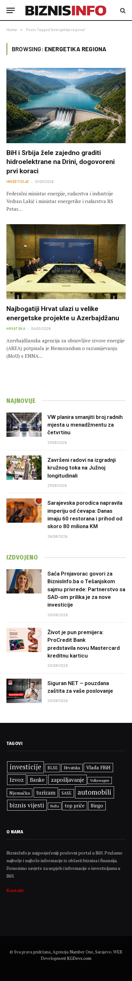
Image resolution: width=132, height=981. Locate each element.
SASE (66, 793)
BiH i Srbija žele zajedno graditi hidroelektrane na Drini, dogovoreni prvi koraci (60, 162)
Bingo (97, 806)
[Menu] (10, 10)
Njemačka (19, 793)
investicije (25, 767)
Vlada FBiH (98, 767)
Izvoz (17, 779)
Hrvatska (72, 768)
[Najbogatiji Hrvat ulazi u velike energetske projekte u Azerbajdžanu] (66, 261)
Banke (37, 779)
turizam (45, 792)
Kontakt (15, 890)
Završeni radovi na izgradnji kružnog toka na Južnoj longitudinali (81, 468)
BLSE (52, 768)
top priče (75, 806)
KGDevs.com (79, 958)
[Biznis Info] (66, 10)
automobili (94, 792)
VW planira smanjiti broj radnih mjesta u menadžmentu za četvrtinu (85, 425)
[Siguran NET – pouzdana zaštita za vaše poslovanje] (24, 691)
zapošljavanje (67, 779)
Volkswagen (99, 780)
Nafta (54, 806)
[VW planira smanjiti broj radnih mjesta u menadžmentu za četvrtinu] (24, 425)
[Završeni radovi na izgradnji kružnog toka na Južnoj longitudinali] (24, 467)
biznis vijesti (27, 805)
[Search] (122, 10)
